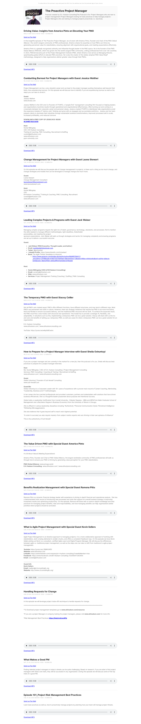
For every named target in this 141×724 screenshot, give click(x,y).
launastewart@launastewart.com (35, 182)
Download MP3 (29, 69)
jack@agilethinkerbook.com (43, 248)
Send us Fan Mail (30, 37)
